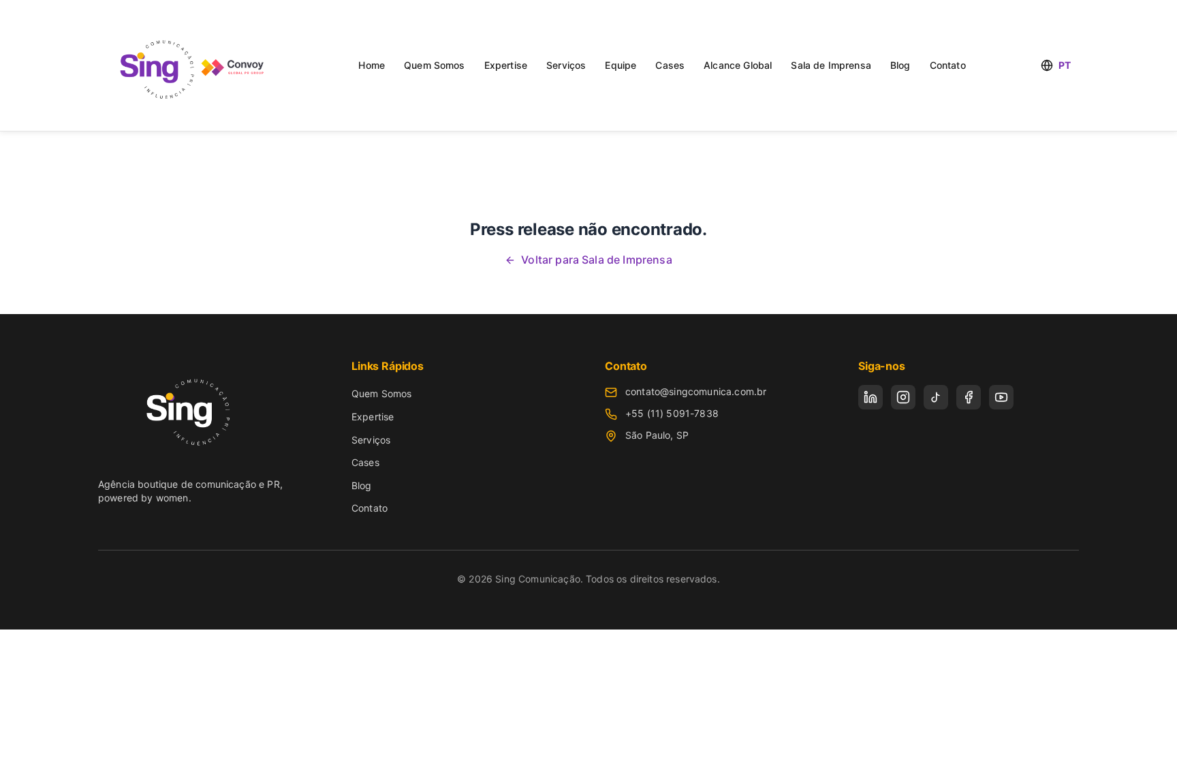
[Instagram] (903, 397)
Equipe (620, 65)
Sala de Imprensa (831, 65)
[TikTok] (936, 397)
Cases (670, 65)
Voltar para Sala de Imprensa (596, 259)
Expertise (505, 65)
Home (371, 65)
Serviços (566, 65)
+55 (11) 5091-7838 (672, 413)
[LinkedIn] (870, 397)
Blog (900, 65)
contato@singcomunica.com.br (695, 391)
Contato (948, 65)
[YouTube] (1001, 397)
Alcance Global (738, 65)
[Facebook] (968, 397)
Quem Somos (434, 65)
